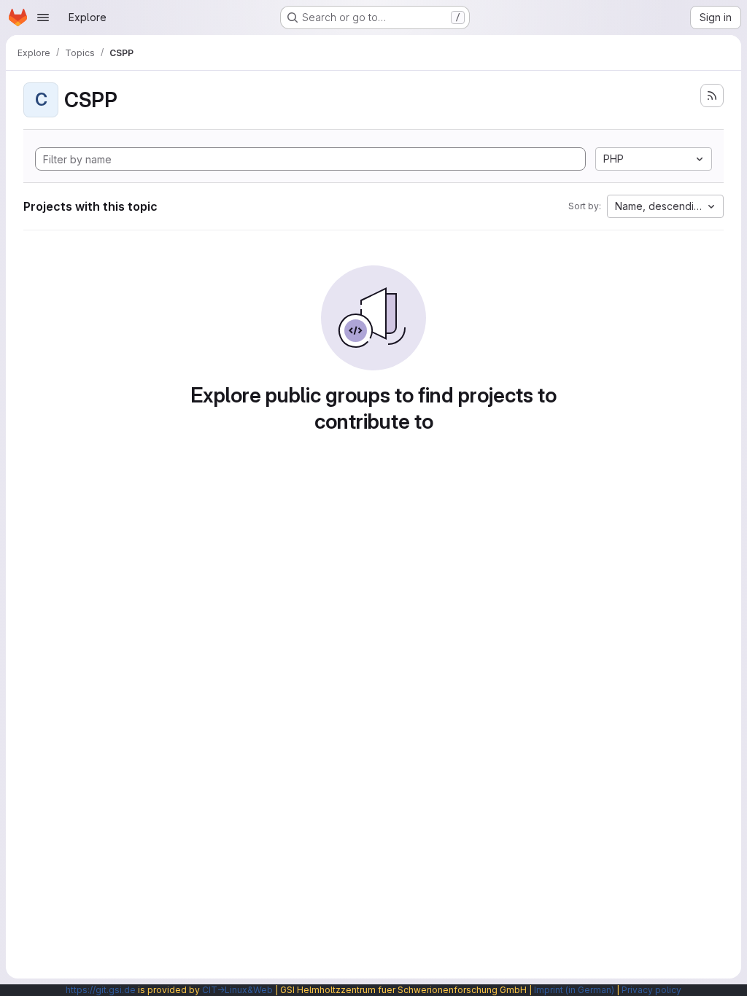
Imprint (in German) (574, 989)
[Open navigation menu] (43, 17)
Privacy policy (651, 989)
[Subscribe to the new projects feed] (712, 95)
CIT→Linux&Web (237, 989)
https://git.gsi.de (101, 989)
